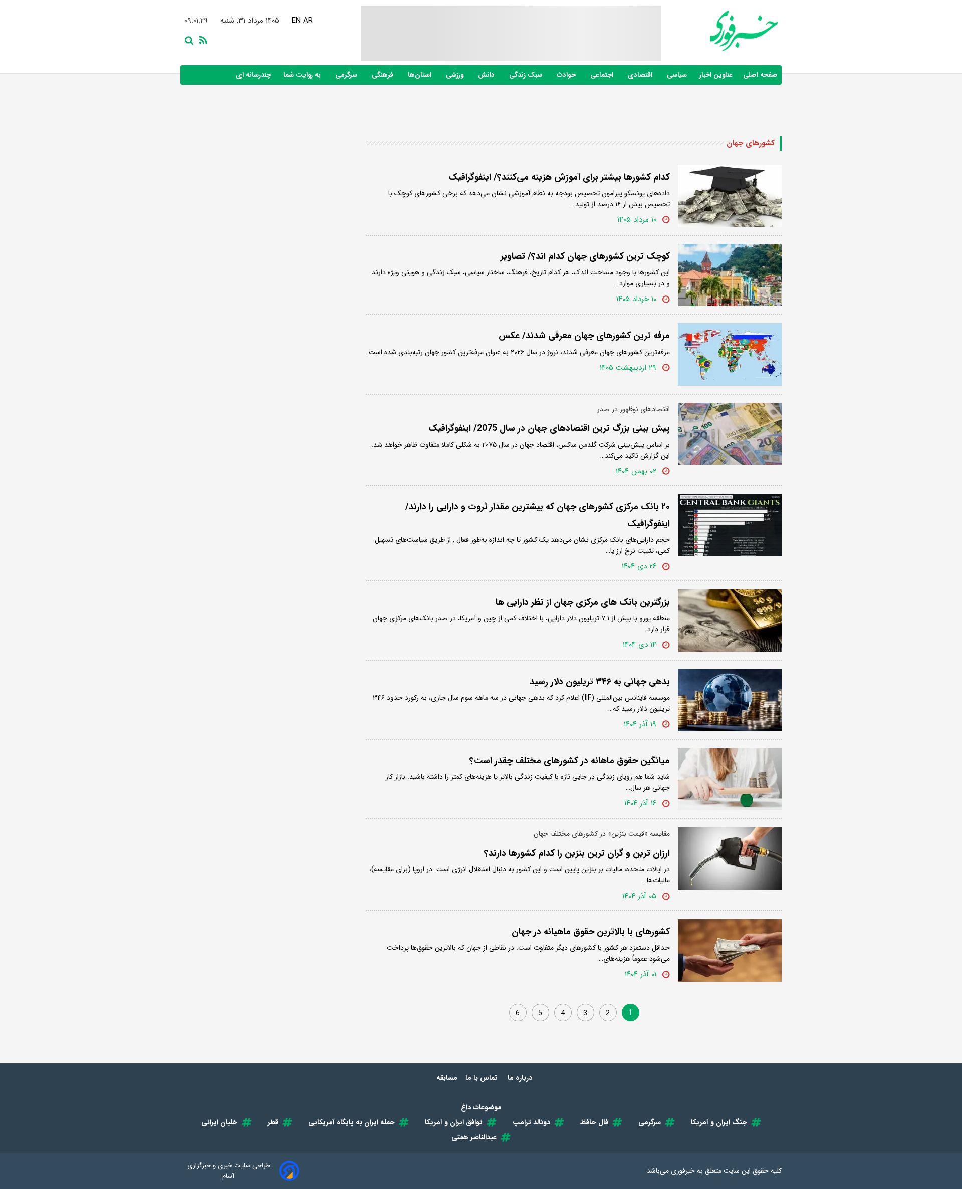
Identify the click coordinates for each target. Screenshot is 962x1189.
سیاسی (678, 75)
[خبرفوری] (719, 31)
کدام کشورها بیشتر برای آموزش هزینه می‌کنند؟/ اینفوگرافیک (559, 177)
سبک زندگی (526, 75)
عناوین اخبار (716, 75)
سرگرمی (347, 75)
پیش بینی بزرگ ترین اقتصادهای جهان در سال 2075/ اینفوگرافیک (549, 428)
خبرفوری (683, 1170)
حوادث (567, 75)
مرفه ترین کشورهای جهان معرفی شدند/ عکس (584, 336)
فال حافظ (594, 1122)
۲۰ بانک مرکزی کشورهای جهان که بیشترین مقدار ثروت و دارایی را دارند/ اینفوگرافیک (537, 515)
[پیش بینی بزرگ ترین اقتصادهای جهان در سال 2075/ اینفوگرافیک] (730, 434)
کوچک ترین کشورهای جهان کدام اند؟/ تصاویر (585, 256)
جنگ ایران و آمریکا (719, 1122)
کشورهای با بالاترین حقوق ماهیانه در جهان (591, 932)
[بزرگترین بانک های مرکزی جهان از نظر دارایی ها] (730, 620)
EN (296, 21)
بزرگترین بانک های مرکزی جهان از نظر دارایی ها (583, 602)
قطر (273, 1122)
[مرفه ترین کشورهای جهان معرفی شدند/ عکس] (730, 354)
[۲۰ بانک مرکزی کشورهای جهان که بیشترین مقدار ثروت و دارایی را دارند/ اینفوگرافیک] (730, 525)
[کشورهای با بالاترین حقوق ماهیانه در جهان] (730, 950)
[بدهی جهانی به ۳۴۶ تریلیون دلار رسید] (730, 700)
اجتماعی (602, 75)
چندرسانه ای (254, 75)
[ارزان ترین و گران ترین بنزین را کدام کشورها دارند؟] (730, 858)
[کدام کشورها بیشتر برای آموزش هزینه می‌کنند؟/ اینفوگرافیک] (730, 196)
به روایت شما (303, 75)
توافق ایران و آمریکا (454, 1122)
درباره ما (521, 1077)
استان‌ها (420, 75)
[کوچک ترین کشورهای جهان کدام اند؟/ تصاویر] (730, 275)
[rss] (201, 39)
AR (308, 21)
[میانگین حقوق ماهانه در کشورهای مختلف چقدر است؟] (730, 779)
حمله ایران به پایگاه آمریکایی (351, 1122)
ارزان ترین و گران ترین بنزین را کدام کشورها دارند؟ (577, 853)
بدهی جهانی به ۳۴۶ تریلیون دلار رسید (600, 682)
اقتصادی (641, 75)
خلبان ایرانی (219, 1122)
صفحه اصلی (760, 75)
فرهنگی (383, 75)
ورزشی (455, 75)
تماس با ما (482, 1077)
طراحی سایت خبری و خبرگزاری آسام (228, 1170)
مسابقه (446, 1077)
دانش (487, 75)
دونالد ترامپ (531, 1122)
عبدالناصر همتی (474, 1137)
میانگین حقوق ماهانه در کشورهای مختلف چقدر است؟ (569, 761)
